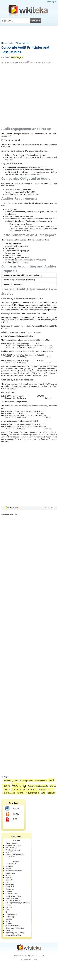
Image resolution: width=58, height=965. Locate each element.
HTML (16, 813)
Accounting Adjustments (38, 786)
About (24, 955)
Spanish (9, 907)
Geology (9, 919)
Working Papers (26, 780)
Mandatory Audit (11, 780)
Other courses (11, 857)
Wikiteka (17, 955)
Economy (9, 891)
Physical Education (13, 926)
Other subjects (22, 43)
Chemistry (9, 880)
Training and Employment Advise (18, 903)
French (8, 905)
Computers (10, 887)
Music (8, 921)
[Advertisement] (29, 33)
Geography (10, 884)
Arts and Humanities (13, 935)
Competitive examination (15, 854)
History (8, 868)
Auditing (19, 785)
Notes (11, 43)
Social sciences (11, 893)
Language (9, 866)
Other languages (12, 914)
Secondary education (13, 845)
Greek (8, 912)
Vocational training (13, 850)
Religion (9, 923)
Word (16, 808)
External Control (18, 789)
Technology (10, 916)
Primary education (12, 843)
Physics (8, 877)
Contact (41, 955)
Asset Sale (51, 793)
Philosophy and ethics (14, 871)
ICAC (43, 793)
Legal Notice (32, 955)
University (9, 852)
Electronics (10, 889)
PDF (15, 819)
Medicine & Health (13, 900)
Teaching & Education (14, 898)
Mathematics (11, 873)
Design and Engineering (15, 928)
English (8, 882)
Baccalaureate (11, 847)
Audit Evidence (41, 780)
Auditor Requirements (28, 792)
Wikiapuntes (27, 960)
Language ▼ (52, 2)
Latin (7, 910)
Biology (8, 875)
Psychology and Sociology (15, 933)
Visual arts (9, 930)
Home (4, 43)
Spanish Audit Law (46, 789)
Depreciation (32, 789)
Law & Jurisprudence (13, 896)
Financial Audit (9, 793)
